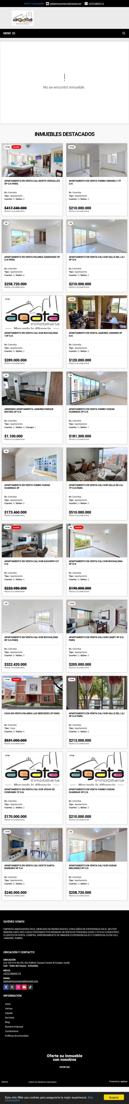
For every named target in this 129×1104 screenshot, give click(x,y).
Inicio (8, 1004)
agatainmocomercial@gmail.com (65, 3)
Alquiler (9, 1013)
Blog (7, 1022)
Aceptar (114, 1097)
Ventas (8, 1008)
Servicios (9, 1017)
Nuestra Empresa (14, 1026)
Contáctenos (11, 1031)
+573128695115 (96, 3)
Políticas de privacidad (16, 1035)
